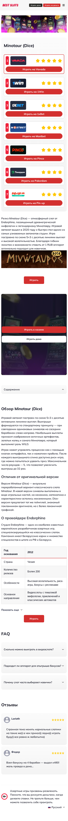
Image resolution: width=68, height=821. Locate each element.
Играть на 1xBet (34, 114)
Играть (34, 280)
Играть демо (36, 5)
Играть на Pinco (34, 158)
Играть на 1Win (34, 91)
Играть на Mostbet (34, 136)
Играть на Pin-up (34, 203)
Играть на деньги (52, 5)
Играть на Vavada (34, 69)
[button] (34, 389)
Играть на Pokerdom (34, 180)
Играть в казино (34, 329)
